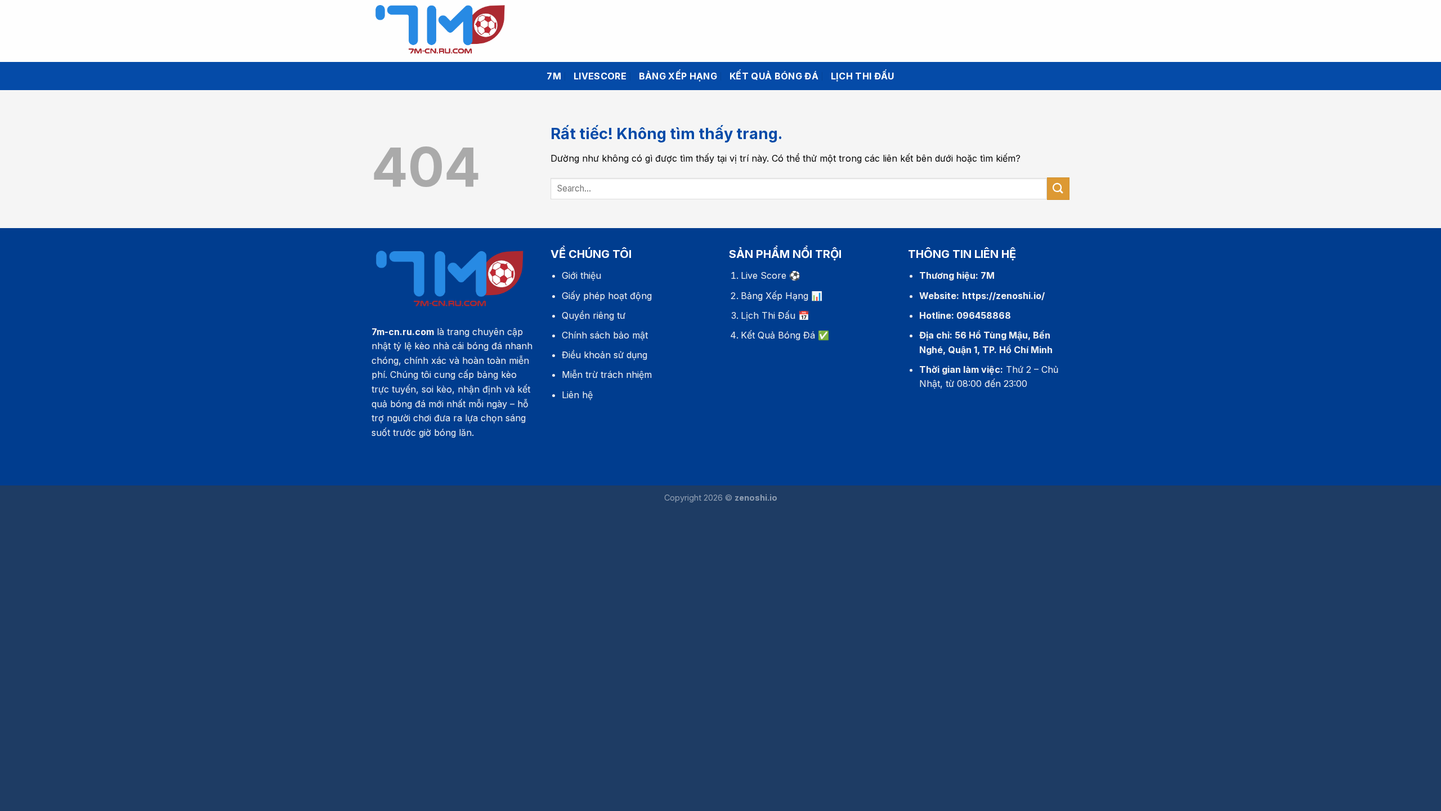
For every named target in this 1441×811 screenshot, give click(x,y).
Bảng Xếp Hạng (774, 295)
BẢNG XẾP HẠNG (678, 76)
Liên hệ (577, 394)
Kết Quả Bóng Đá (778, 335)
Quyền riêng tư (593, 315)
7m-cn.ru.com (403, 331)
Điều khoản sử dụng (604, 354)
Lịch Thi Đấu (768, 315)
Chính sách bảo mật (605, 335)
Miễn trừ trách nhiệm (607, 374)
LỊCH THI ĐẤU (862, 76)
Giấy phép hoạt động (607, 295)
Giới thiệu (581, 275)
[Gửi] (1058, 188)
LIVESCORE (600, 76)
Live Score (763, 275)
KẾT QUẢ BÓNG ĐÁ (774, 76)
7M (554, 76)
